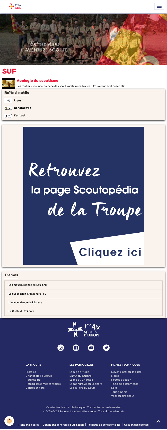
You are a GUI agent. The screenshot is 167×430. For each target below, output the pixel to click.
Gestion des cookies (136, 424)
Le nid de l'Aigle (79, 371)
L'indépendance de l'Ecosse (25, 302)
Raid (114, 387)
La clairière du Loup (82, 387)
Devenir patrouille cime (126, 371)
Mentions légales (28, 424)
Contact (19, 115)
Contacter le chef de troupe (65, 407)
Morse (115, 375)
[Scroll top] (158, 421)
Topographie (119, 391)
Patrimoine (33, 379)
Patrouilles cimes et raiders (43, 383)
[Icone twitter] (106, 347)
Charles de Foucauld (39, 375)
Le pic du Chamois (81, 379)
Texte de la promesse (124, 383)
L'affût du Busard (80, 375)
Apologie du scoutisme (37, 80)
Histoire (31, 371)
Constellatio (22, 107)
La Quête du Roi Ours (21, 311)
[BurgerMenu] (159, 6)
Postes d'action (121, 379)
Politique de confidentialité (103, 424)
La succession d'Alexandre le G (27, 293)
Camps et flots (35, 387)
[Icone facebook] (76, 347)
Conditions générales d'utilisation (63, 424)
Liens (18, 100)
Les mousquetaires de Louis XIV (28, 284)
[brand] (13, 6)
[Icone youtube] (91, 347)
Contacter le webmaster (104, 407)
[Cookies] (9, 421)
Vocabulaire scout (122, 395)
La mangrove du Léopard (85, 383)
